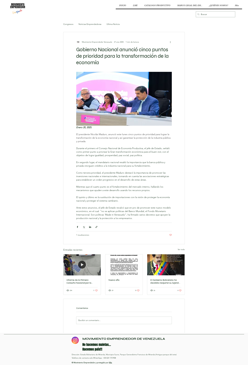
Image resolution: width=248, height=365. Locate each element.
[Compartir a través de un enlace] (96, 227)
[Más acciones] (170, 41)
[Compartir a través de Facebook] (77, 227)
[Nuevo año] (124, 264)
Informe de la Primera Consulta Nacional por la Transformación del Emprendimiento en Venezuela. (82, 281)
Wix (110, 362)
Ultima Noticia (113, 24)
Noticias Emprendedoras (90, 24)
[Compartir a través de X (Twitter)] (84, 227)
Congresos (68, 24)
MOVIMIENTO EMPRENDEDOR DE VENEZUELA (123, 339)
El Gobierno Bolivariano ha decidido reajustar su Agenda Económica (165, 281)
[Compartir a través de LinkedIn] (90, 227)
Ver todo (181, 249)
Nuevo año (114, 280)
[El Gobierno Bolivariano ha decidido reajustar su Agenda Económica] (166, 264)
